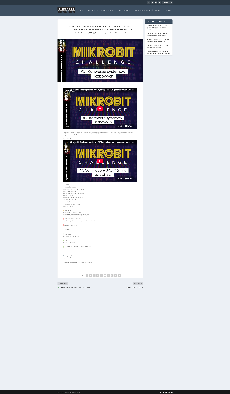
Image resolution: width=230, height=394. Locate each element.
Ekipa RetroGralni (123, 10)
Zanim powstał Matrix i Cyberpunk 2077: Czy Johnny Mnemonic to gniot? (158, 52)
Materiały (92, 10)
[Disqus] (100, 314)
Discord (67, 229)
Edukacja (91, 33)
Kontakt (167, 10)
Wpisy (81, 10)
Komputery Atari (111, 33)
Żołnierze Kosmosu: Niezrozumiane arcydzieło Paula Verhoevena (158, 40)
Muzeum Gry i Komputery (73, 251)
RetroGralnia (120, 33)
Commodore (84, 33)
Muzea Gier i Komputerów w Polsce (147, 10)
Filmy (96, 33)
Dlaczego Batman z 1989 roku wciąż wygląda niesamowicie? (158, 46)
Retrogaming (106, 10)
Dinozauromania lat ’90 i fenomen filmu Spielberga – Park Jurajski (157, 34)
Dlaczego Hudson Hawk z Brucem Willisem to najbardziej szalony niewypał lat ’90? (157, 27)
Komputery (102, 33)
